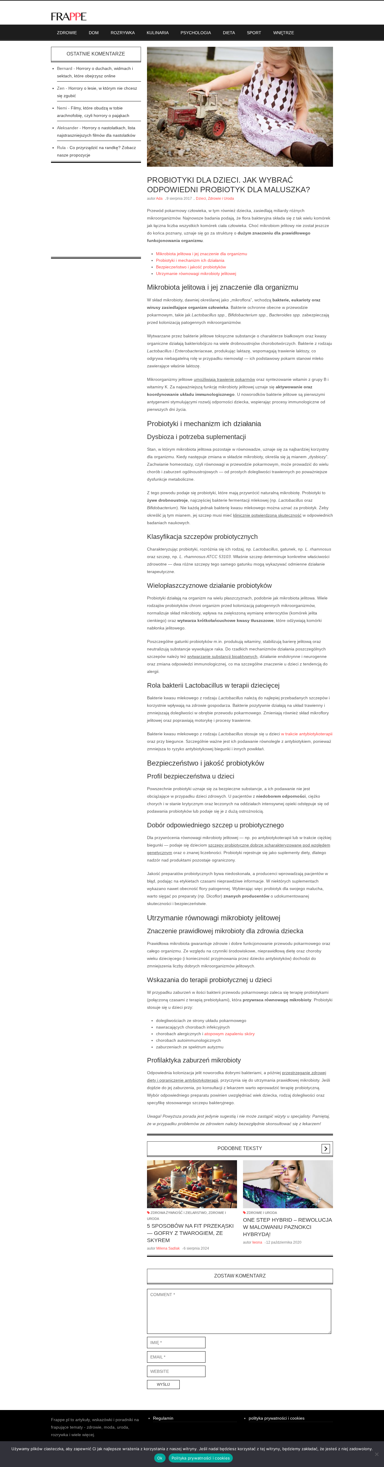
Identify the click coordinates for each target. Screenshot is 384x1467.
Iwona (257, 1242)
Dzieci (201, 198)
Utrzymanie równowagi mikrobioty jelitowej (196, 273)
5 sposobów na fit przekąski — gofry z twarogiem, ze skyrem (190, 1233)
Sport (254, 32)
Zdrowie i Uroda (221, 198)
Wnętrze (283, 32)
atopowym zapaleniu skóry (229, 1033)
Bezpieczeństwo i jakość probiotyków (191, 266)
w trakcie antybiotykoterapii (306, 733)
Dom (94, 32)
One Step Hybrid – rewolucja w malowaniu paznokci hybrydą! (287, 1227)
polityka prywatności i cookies (276, 1418)
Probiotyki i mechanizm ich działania (190, 260)
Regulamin (163, 1418)
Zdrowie (67, 32)
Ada (159, 198)
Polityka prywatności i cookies (201, 1458)
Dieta (229, 32)
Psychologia (196, 32)
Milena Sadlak (168, 1248)
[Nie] (377, 1454)
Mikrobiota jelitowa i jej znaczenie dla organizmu (201, 253)
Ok (160, 1458)
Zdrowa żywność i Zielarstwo (179, 1213)
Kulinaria (158, 32)
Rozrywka (123, 32)
